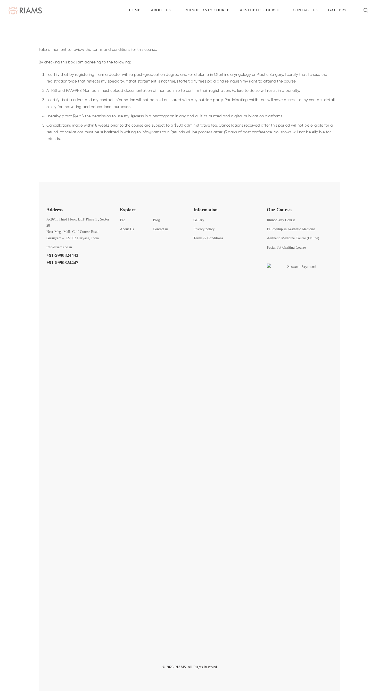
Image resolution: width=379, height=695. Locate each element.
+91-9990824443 (62, 255)
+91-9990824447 (62, 262)
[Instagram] (62, 275)
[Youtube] (74, 275)
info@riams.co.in (155, 132)
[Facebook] (49, 275)
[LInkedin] (87, 275)
